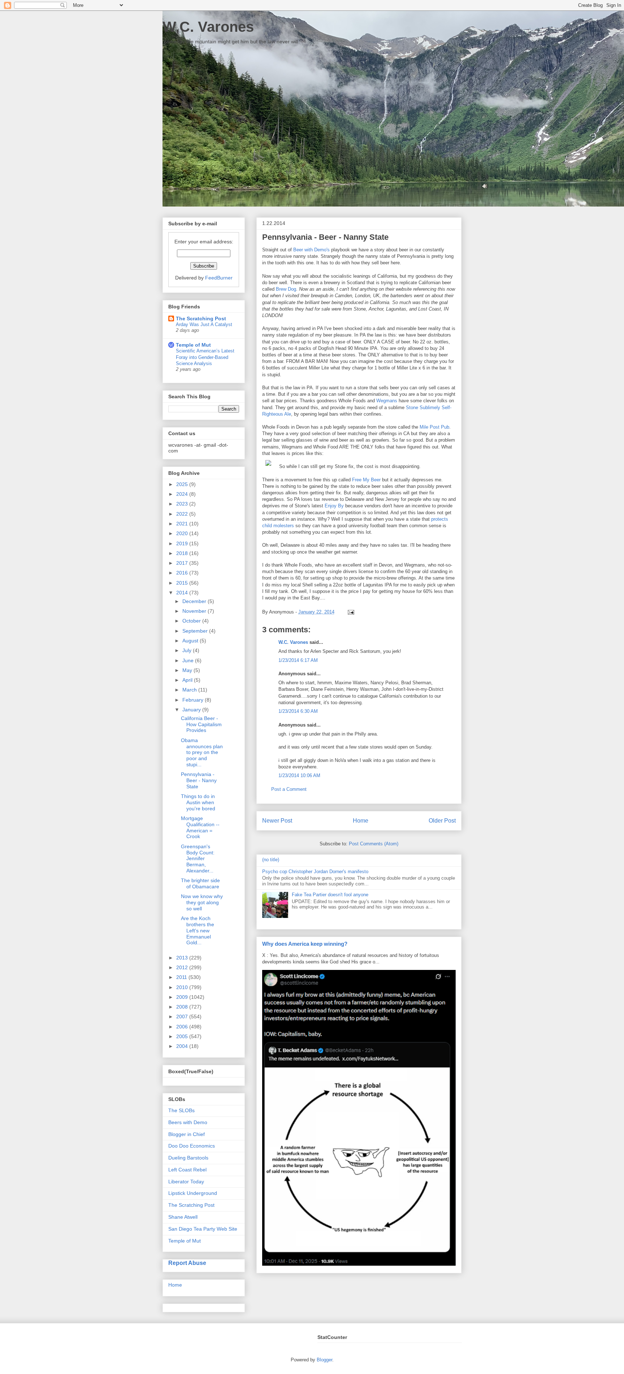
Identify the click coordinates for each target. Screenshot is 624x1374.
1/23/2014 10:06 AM (299, 775)
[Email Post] (349, 612)
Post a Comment (289, 789)
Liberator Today (186, 1181)
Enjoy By (334, 505)
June (188, 660)
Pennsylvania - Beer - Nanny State (199, 780)
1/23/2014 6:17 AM (298, 660)
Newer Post (277, 821)
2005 (182, 1036)
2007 (182, 1016)
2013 (182, 958)
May (188, 670)
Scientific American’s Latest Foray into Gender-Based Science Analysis (205, 357)
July (187, 650)
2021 (182, 523)
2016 (182, 573)
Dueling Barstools (188, 1158)
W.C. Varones (208, 27)
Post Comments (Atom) (373, 843)
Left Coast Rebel (187, 1170)
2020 (182, 533)
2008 (182, 1007)
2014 (182, 592)
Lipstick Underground (192, 1193)
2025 (182, 484)
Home (360, 821)
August (191, 640)
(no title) (270, 859)
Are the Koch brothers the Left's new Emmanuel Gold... (197, 930)
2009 (182, 997)
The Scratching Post (201, 318)
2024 (182, 494)
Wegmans (386, 400)
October (192, 621)
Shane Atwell (183, 1217)
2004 (182, 1046)
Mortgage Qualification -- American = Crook (200, 827)
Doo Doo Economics (191, 1146)
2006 (182, 1027)
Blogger (324, 1359)
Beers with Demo (187, 1122)
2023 (182, 504)
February (193, 700)
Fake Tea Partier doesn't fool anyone (330, 894)
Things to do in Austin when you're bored (198, 802)
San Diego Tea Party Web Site (202, 1229)
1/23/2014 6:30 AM (298, 711)
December (195, 601)
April (188, 680)
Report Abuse (187, 1263)
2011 (182, 977)
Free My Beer (366, 479)
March (190, 690)
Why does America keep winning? (304, 944)
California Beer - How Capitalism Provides (201, 724)
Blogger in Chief (186, 1134)
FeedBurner (219, 278)
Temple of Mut (193, 345)
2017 (182, 563)
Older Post (442, 821)
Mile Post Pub (434, 427)
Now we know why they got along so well (202, 902)
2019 (182, 543)
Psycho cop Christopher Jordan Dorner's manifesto (315, 871)
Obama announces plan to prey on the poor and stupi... (202, 752)
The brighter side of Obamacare (200, 883)
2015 (182, 583)
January (192, 709)
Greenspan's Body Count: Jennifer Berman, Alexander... (197, 859)
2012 (182, 967)
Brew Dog (286, 289)
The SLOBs (181, 1110)
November (195, 611)
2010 (182, 987)
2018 (182, 553)
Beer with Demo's (311, 249)
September (195, 631)
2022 (182, 514)
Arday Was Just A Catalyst (204, 324)
